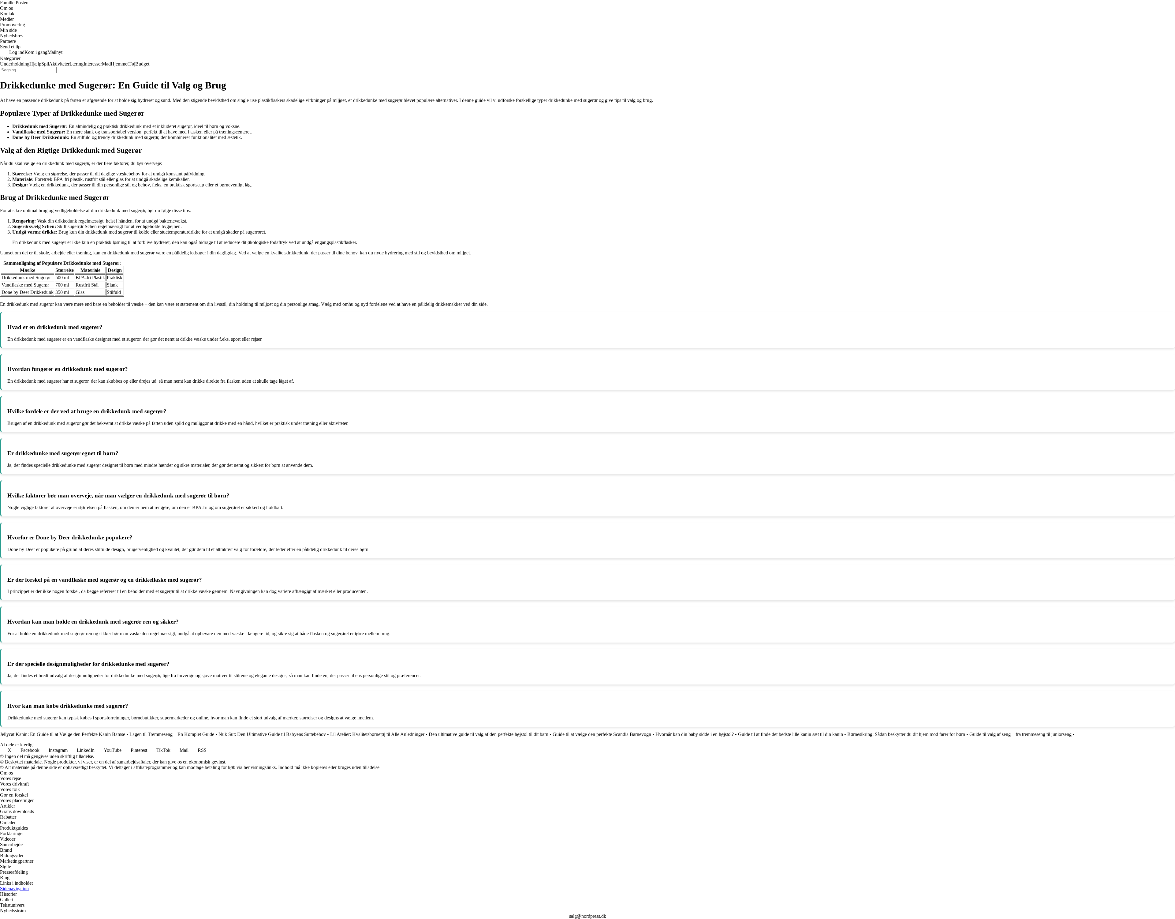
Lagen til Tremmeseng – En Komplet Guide (171, 734)
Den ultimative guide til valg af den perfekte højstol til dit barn (488, 734)
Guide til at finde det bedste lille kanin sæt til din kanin (790, 734)
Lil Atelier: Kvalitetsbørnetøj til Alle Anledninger (377, 734)
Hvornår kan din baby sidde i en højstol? (694, 734)
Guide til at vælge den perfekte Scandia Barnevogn (602, 734)
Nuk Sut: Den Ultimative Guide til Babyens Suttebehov (272, 734)
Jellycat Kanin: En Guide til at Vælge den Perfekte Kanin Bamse (62, 734)
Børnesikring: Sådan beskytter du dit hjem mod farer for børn (906, 734)
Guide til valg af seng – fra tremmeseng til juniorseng (1020, 734)
